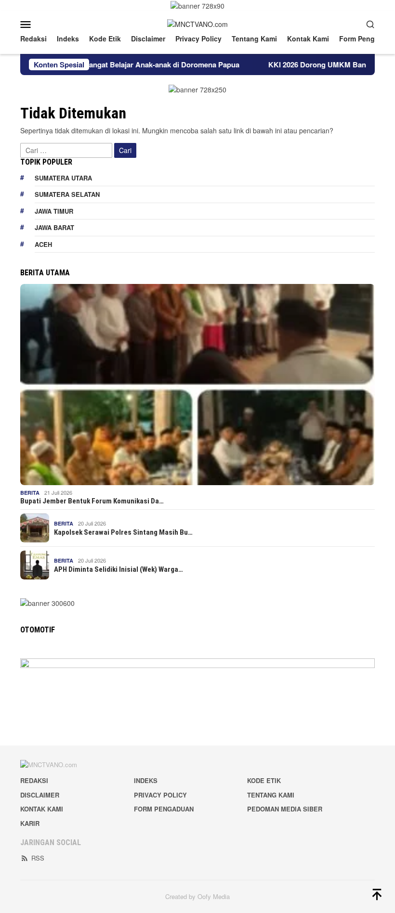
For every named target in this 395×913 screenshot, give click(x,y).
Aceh (43, 244)
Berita (30, 492)
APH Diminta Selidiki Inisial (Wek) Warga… (118, 569)
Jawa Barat (54, 227)
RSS (37, 857)
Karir (30, 823)
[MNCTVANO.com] (197, 23)
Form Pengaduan (164, 808)
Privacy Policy (160, 794)
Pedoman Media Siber (284, 808)
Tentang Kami (270, 794)
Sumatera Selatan (67, 194)
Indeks (146, 780)
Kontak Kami (41, 808)
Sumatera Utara (63, 177)
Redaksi (34, 780)
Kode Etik (264, 780)
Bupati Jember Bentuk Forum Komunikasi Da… (92, 501)
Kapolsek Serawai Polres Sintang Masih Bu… (123, 532)
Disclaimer (39, 794)
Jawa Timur (54, 211)
